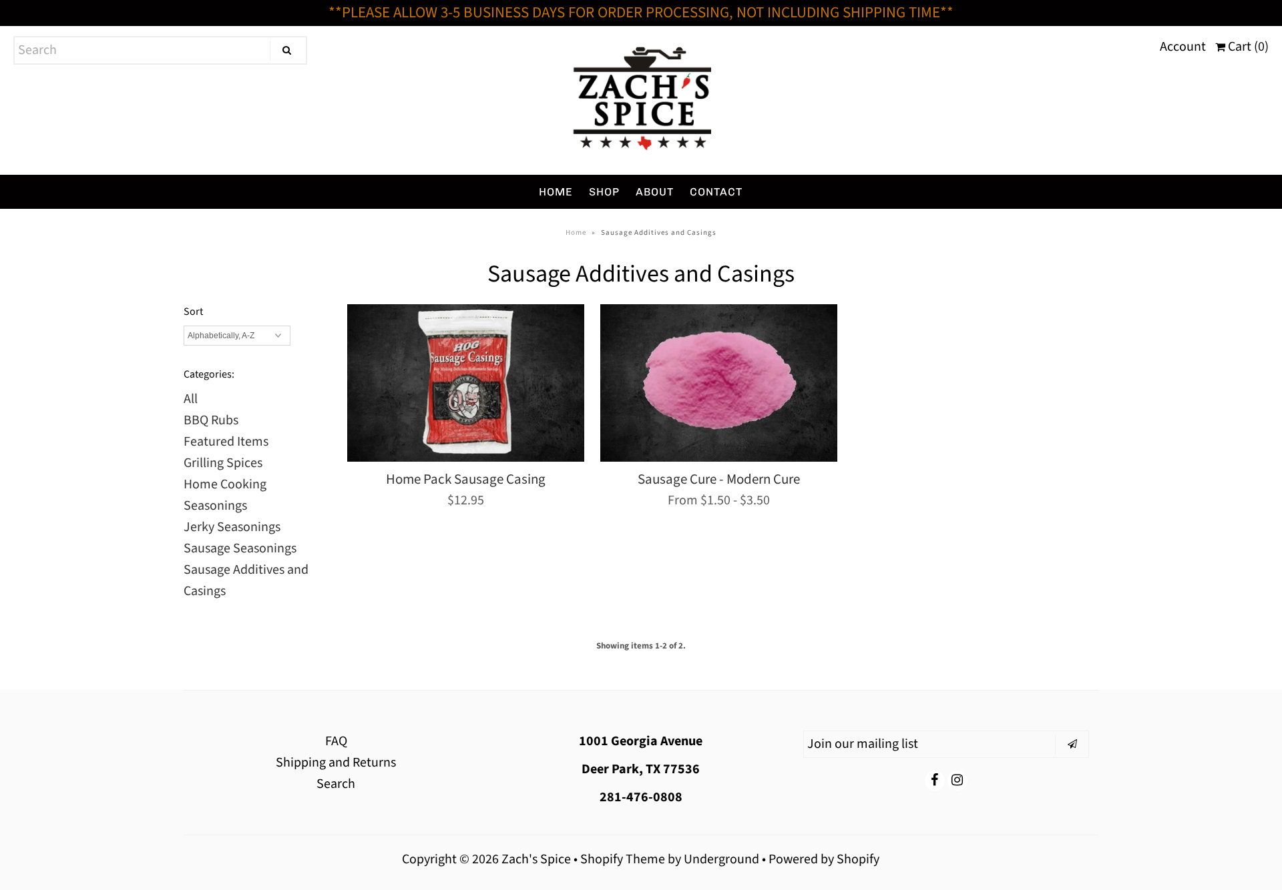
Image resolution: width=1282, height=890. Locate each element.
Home (576, 233)
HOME (556, 191)
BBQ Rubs (211, 420)
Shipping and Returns (336, 762)
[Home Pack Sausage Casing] (465, 383)
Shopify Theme (622, 859)
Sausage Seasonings (240, 548)
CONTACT (716, 191)
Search (335, 784)
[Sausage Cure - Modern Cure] (718, 383)
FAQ (336, 741)
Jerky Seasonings (232, 527)
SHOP (604, 191)
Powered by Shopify (824, 859)
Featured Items (226, 441)
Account (1183, 46)
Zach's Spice (536, 859)
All (191, 399)
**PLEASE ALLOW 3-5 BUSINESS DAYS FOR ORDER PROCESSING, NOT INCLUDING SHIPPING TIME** (641, 12)
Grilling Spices (223, 463)
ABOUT (655, 191)
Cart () (1247, 46)
